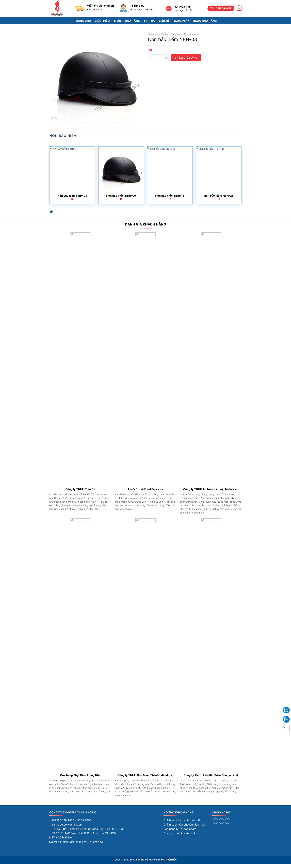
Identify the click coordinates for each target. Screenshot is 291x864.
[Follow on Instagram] (221, 821)
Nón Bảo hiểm (191, 34)
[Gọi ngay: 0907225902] (286, 728)
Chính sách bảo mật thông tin (182, 820)
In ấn (117, 20)
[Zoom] (54, 120)
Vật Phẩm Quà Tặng (171, 34)
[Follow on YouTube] (227, 821)
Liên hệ (164, 20)
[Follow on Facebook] (215, 821)
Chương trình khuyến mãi (180, 833)
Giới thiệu (102, 20)
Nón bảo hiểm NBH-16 (170, 195)
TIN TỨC (149, 20)
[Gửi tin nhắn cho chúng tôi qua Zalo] (286, 709)
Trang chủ (82, 20)
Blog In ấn (181, 20)
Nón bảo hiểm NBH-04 (72, 195)
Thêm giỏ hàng (186, 57)
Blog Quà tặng (205, 20)
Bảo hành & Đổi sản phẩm (180, 829)
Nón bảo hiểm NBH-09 (121, 195)
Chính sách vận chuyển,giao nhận (185, 824)
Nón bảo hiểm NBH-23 (219, 195)
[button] (51, 213)
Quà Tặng (132, 20)
